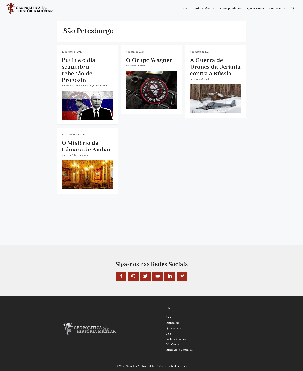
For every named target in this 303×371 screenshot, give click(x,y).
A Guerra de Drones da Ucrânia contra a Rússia (215, 67)
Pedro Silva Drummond (77, 154)
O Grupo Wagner (149, 60)
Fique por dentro (231, 9)
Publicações (202, 9)
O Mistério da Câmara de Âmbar (86, 146)
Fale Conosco (173, 344)
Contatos (275, 9)
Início (185, 9)
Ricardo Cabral (73, 85)
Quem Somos (255, 9)
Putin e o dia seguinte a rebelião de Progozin (78, 70)
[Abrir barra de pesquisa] (292, 8)
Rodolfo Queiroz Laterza (95, 85)
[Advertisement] (151, 222)
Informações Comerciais (179, 349)
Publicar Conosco (176, 339)
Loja (168, 333)
